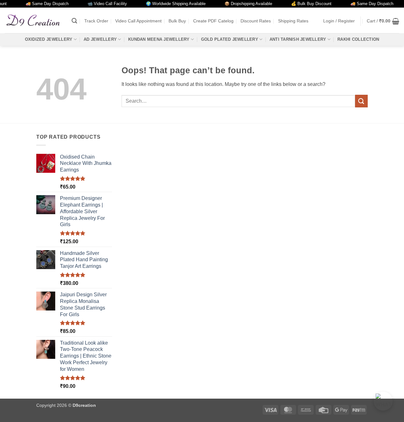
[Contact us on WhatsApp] (383, 401)
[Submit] (361, 101)
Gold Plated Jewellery (229, 39)
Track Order (96, 20)
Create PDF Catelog (213, 20)
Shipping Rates (293, 20)
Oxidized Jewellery (49, 39)
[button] (339, 21)
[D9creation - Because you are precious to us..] (33, 20)
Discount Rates (256, 20)
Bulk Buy (177, 20)
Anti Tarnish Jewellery (298, 39)
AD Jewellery (100, 39)
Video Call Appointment (138, 20)
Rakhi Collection (358, 39)
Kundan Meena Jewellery (159, 39)
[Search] (74, 21)
